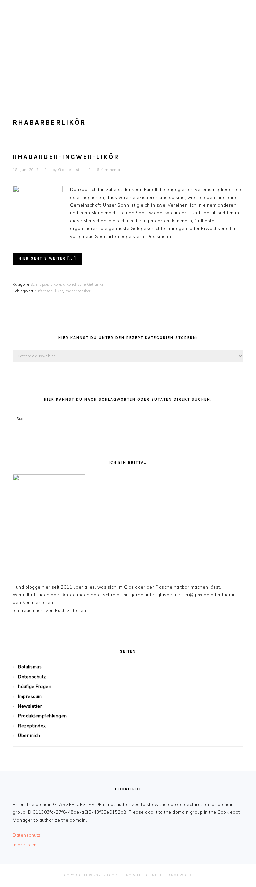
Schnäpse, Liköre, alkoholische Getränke (67, 284)
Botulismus (30, 666)
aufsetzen (44, 291)
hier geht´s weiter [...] (47, 258)
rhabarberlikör (78, 291)
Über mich (29, 735)
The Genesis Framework (164, 875)
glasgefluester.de (128, 46)
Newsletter (30, 706)
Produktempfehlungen (42, 715)
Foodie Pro (119, 875)
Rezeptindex (32, 725)
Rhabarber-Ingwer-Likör (66, 157)
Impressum (30, 696)
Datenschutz (32, 676)
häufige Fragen (34, 686)
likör (59, 291)
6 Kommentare (110, 169)
